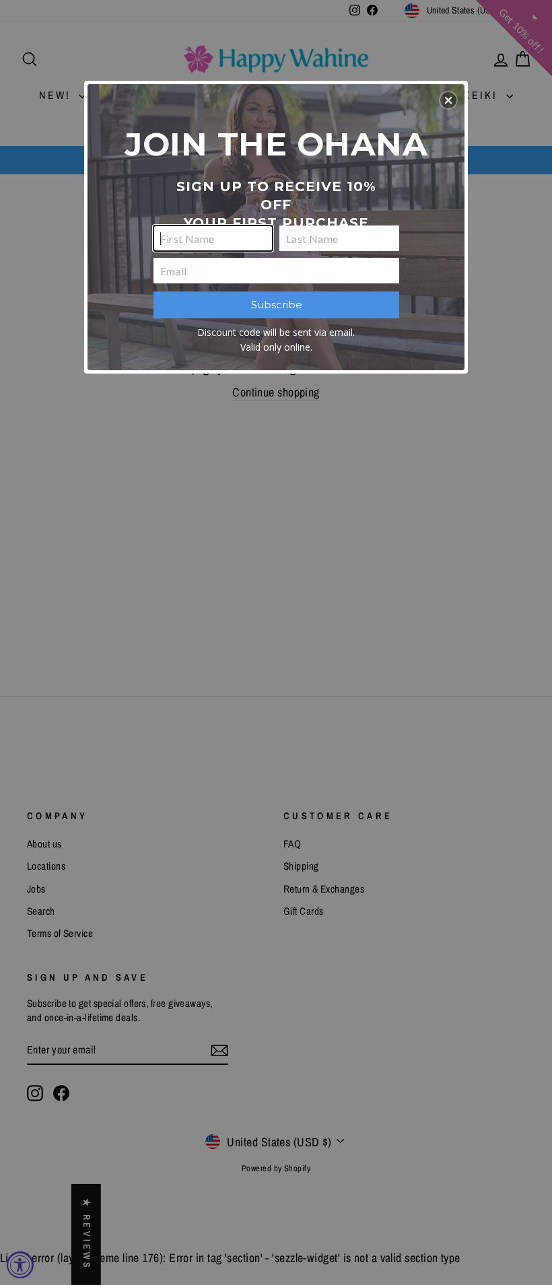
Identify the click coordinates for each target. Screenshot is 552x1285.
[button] (448, 100)
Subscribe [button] (276, 304)
